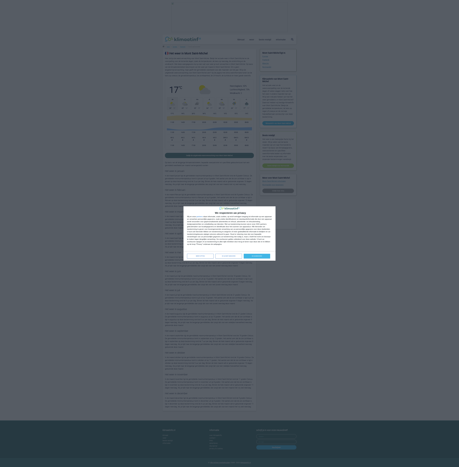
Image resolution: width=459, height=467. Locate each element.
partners (199, 216)
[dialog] (229, 233)
